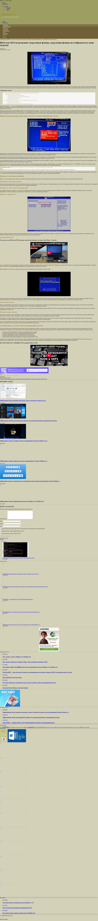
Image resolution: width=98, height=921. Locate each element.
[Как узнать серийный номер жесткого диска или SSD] (13, 868)
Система (6, 39)
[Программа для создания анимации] (13, 896)
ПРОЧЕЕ (5, 34)
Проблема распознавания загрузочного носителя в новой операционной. (22, 93)
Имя (1, 521)
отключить (47, 727)
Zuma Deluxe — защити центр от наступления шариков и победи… (18, 599)
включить (17, 727)
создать (75, 727)
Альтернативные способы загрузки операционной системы (18, 103)
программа (68, 727)
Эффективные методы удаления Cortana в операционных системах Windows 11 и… (24, 441)
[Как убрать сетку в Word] (13, 811)
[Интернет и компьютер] (9, 19)
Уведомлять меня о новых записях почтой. (11, 533)
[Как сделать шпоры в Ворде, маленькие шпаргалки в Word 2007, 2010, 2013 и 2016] (13, 741)
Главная (2, 39)
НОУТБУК (5, 28)
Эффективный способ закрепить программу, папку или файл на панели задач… (23, 400)
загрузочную (7, 375)
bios (1, 375)
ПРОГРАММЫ (6, 31)
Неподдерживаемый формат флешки (16, 95)
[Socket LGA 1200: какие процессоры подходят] (13, 798)
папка (58, 727)
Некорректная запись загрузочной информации (19, 96)
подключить (64, 727)
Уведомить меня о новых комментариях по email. (13, 531)
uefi (3, 375)
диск (22, 727)
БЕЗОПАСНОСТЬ (7, 26)
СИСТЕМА (5, 33)
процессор (71, 727)
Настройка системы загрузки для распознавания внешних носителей (21, 100)
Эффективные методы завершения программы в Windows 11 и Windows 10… (22, 501)
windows (5, 727)
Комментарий (3, 518)
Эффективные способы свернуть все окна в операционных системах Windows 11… (24, 461)
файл (88, 727)
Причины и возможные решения (12, 94)
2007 (1, 727)
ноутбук (36, 727)
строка (78, 727)
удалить (81, 727)
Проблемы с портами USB (14, 97)
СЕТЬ (4, 32)
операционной (41, 727)
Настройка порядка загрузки (14, 102)
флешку (17, 375)
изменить (26, 727)
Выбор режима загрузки (13, 101)
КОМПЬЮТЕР (6, 27)
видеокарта (13, 727)
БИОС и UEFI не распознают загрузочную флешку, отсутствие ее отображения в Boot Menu (31, 167)
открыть (55, 727)
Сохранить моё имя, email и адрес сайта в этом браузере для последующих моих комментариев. (23, 528)
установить (85, 727)
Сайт (1, 526)
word (10, 727)
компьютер (31, 727)
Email (1, 523)
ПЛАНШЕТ (5, 29)
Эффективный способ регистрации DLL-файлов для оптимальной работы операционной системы (28, 420)
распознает (12, 375)
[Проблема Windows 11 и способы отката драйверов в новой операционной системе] (13, 756)
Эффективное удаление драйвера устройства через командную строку (19, 557)
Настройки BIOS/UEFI (13, 99)
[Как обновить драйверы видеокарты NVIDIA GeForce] (13, 840)
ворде (20, 727)
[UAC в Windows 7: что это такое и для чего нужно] (13, 770)
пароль (60, 727)
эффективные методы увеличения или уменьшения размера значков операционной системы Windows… (30, 481)
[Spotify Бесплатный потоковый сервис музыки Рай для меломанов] (13, 855)
